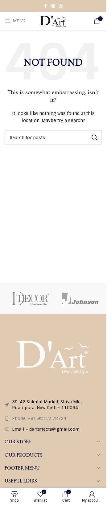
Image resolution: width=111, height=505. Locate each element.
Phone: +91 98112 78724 (39, 418)
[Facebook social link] (45, 6)
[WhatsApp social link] (61, 6)
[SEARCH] (95, 137)
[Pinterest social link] (53, 6)
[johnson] (81, 298)
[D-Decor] (30, 298)
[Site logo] (53, 20)
